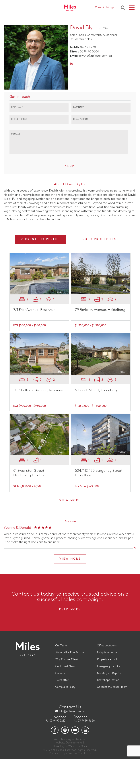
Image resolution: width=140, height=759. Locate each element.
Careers (60, 673)
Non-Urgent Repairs (109, 673)
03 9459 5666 (86, 721)
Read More (70, 609)
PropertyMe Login (107, 659)
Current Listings (104, 7)
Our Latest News (65, 666)
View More (70, 500)
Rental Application (108, 680)
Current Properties (40, 239)
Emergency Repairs (108, 666)
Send (70, 166)
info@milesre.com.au (72, 711)
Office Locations (107, 645)
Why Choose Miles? (66, 659)
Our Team (61, 645)
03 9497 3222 (57, 721)
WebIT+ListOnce (77, 746)
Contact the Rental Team (112, 687)
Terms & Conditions (79, 753)
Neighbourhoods (107, 652)
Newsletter (62, 680)
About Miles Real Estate (69, 652)
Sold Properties (99, 239)
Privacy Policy (57, 753)
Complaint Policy (65, 687)
